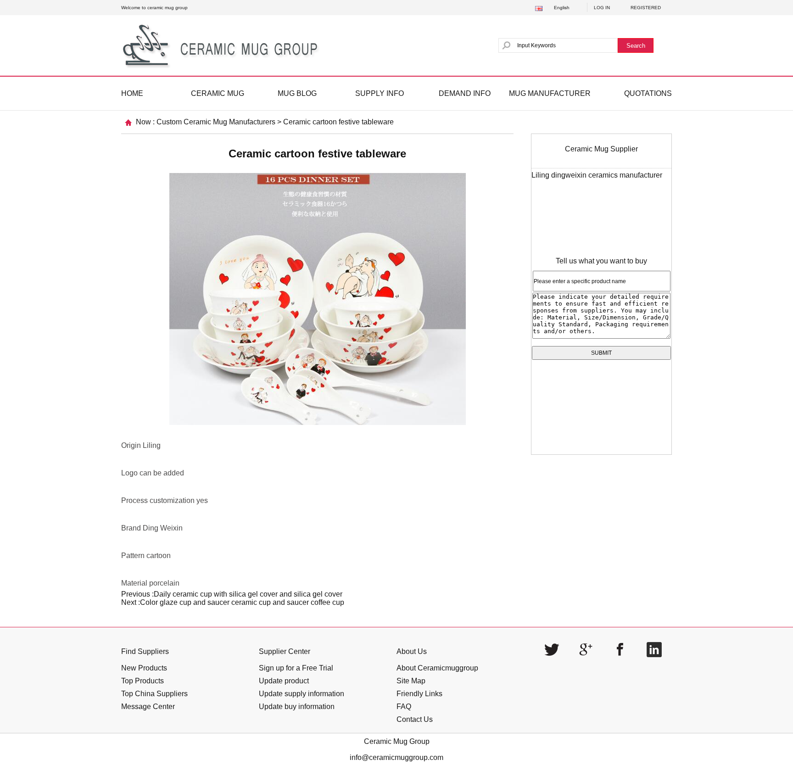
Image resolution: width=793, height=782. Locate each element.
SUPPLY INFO (379, 93)
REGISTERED (646, 7)
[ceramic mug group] (223, 45)
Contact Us (414, 719)
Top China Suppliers (154, 694)
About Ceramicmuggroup (437, 668)
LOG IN (602, 7)
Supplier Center (284, 651)
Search (635, 45)
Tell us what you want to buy (601, 261)
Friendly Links (419, 694)
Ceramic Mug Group (397, 741)
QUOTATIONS (648, 93)
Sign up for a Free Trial (296, 668)
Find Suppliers (145, 651)
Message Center (148, 706)
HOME (132, 93)
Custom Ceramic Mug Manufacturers (215, 122)
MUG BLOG (297, 93)
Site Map (410, 681)
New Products (144, 668)
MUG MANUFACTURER (550, 93)
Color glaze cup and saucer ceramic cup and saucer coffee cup (242, 602)
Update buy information (297, 706)
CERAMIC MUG (217, 93)
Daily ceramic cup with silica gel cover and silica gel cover (248, 594)
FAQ (403, 706)
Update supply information (301, 694)
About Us (411, 651)
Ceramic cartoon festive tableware (338, 122)
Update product (284, 681)
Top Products (142, 681)
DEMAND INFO (465, 93)
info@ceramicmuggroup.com (396, 757)
